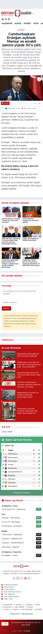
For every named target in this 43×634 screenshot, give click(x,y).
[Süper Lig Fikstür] (40, 500)
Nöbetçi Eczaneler (11, 585)
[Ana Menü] (9, 19)
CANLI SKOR (7, 432)
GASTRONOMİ (26, 609)
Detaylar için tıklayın (21, 493)
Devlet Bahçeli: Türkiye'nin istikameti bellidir (30, 220)
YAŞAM (15, 609)
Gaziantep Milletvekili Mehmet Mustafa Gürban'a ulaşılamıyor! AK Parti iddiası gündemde (10, 263)
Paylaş (6, 103)
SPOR (36, 24)
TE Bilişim (26, 631)
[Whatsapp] (29, 578)
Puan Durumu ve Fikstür (12, 592)
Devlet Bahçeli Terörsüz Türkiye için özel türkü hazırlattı (11, 220)
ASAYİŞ (18, 24)
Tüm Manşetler (9, 594)
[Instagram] (21, 578)
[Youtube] (25, 578)
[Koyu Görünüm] (3, 19)
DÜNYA (6, 609)
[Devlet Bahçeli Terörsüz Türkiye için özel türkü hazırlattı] (11, 212)
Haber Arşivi (8, 599)
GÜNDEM (28, 605)
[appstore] (15, 614)
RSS (6, 624)
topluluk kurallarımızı (22, 315)
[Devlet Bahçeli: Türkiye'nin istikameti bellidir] (31, 212)
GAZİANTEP (7, 24)
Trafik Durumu (9, 589)
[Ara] (6, 19)
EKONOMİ (7, 607)
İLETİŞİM (38, 609)
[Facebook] (14, 578)
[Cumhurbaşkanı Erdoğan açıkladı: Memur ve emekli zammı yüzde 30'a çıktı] (21, 88)
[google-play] (27, 614)
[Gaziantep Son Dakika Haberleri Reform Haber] (17, 13)
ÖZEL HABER (19, 607)
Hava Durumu (9, 587)
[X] (17, 578)
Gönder (6, 308)
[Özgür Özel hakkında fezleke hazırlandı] (31, 231)
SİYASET (27, 24)
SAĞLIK (30, 607)
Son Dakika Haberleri (11, 596)
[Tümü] (40, 340)
